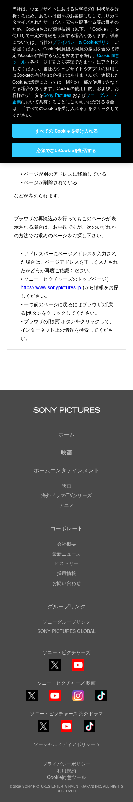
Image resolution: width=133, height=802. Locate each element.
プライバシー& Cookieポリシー (83, 42)
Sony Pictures (57, 95)
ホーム (66, 434)
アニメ (66, 505)
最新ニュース (66, 553)
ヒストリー (66, 563)
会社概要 (66, 543)
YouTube (78, 670)
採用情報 (66, 573)
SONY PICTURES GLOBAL (66, 631)
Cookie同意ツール (66, 776)
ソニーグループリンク (66, 621)
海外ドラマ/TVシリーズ (66, 495)
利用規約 (66, 770)
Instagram (78, 700)
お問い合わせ (66, 582)
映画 (66, 452)
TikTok (101, 700)
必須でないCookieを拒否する (66, 150)
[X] (32, 695)
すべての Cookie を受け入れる (66, 130)
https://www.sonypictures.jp (51, 287)
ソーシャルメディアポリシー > (66, 743)
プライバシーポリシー (66, 763)
